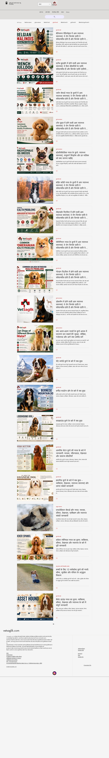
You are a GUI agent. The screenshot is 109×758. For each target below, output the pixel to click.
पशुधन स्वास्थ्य (59, 521)
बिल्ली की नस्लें (47, 22)
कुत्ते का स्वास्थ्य (38, 22)
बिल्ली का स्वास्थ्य (28, 22)
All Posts (19, 22)
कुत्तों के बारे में (73, 22)
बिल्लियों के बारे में (64, 22)
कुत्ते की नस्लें (55, 22)
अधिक (80, 22)
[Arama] (54, 16)
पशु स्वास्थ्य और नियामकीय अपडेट (62, 580)
